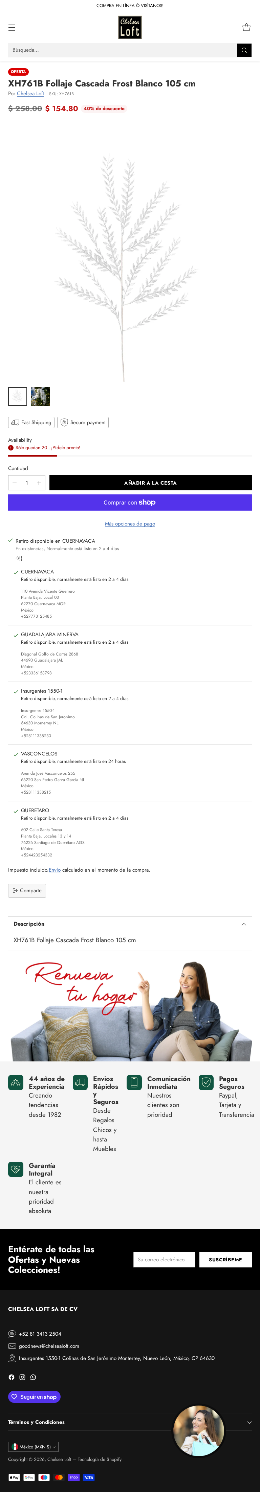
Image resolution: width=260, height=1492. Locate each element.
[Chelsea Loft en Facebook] (11, 1378)
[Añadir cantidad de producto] (39, 482)
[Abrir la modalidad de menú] (12, 27)
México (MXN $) (35, 1447)
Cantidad (18, 468)
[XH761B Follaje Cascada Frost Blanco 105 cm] (130, 252)
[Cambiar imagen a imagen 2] (40, 396)
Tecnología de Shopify (100, 1459)
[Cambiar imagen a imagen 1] (17, 396)
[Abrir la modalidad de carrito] (246, 27)
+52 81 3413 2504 (40, 1334)
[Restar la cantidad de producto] (14, 482)
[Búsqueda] (244, 50)
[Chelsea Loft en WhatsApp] (33, 1378)
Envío (55, 870)
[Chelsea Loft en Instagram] (22, 1378)
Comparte (31, 890)
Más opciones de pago (130, 524)
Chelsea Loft (30, 93)
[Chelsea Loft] (130, 27)
